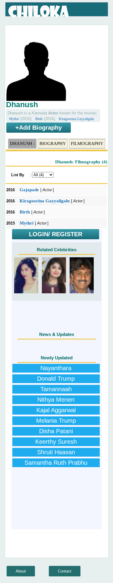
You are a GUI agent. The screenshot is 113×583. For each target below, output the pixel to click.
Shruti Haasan (56, 452)
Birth (38, 119)
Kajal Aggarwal (56, 410)
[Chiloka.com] (39, 11)
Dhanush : (22, 143)
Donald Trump (56, 378)
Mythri (14, 119)
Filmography (87, 143)
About (21, 571)
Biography (52, 143)
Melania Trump (56, 420)
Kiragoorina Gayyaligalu (76, 119)
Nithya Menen (55, 399)
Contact (64, 571)
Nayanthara (55, 368)
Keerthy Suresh (56, 441)
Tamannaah (56, 389)
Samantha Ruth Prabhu (55, 462)
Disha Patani (56, 431)
